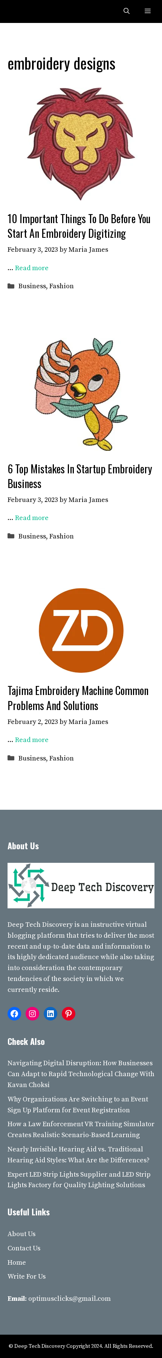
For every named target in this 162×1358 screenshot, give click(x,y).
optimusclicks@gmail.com (69, 1298)
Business (32, 286)
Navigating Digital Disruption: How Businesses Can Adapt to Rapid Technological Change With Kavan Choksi (81, 1074)
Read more (32, 268)
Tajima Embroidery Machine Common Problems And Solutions (78, 698)
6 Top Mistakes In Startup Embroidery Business (80, 476)
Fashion (61, 286)
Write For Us (27, 1276)
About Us (21, 1234)
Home (17, 1262)
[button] (126, 11)
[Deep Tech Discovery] (23, 11)
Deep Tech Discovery (40, 924)
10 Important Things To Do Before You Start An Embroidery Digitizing (79, 226)
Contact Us (24, 1248)
